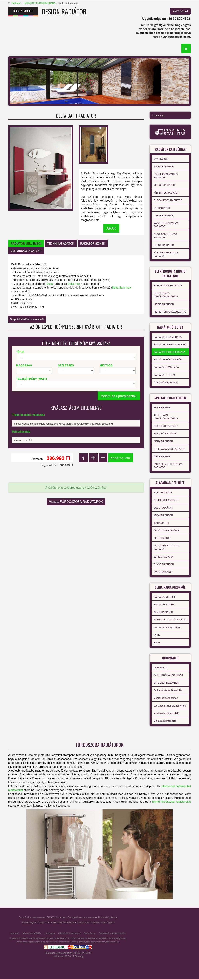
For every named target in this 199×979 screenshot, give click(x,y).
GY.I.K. (157, 634)
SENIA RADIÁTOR (163, 612)
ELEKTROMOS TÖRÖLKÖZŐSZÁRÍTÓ (166, 294)
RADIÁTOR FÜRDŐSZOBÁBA (39, 2)
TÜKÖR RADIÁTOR (164, 564)
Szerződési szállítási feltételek (112, 933)
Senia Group (89, 933)
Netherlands (68, 922)
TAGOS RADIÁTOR (164, 215)
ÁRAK (111, 228)
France (48, 922)
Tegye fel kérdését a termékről (27, 319)
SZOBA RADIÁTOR (164, 166)
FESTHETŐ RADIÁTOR (166, 425)
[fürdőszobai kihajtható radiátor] (99, 854)
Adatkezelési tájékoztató (166, 713)
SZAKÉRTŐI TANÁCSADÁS (168, 675)
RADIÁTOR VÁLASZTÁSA (167, 627)
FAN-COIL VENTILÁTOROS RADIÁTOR (168, 465)
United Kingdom (107, 922)
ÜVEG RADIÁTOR (163, 571)
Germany (57, 922)
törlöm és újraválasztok (119, 395)
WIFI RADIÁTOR (162, 456)
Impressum (50, 933)
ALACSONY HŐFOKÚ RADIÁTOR (165, 235)
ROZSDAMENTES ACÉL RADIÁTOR (167, 547)
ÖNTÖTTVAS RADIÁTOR (167, 530)
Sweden (95, 922)
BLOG (157, 642)
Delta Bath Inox (121, 287)
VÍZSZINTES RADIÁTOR (166, 192)
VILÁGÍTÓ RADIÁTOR (165, 433)
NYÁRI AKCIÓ (161, 158)
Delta (49, 283)
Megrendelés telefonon (166, 697)
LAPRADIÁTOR (162, 207)
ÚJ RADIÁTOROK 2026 (166, 382)
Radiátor (16, 2)
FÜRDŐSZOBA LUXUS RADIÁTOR (166, 254)
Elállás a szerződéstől (165, 720)
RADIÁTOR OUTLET (164, 596)
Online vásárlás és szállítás (168, 690)
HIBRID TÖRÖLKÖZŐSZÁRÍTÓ (170, 311)
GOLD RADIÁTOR (163, 507)
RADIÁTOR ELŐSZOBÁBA (168, 336)
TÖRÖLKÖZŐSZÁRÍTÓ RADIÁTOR (166, 175)
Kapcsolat (14, 933)
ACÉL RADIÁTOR (163, 492)
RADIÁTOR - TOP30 (164, 374)
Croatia (41, 922)
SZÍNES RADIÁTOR (164, 556)
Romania (79, 922)
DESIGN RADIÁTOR (164, 184)
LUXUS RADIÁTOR (164, 244)
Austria (24, 922)
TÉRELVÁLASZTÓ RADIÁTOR (169, 448)
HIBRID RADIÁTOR (164, 304)
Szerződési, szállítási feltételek (170, 705)
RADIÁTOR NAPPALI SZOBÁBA (170, 344)
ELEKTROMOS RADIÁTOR (168, 285)
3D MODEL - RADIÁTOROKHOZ (171, 619)
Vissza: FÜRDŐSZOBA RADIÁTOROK (76, 501)
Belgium (32, 922)
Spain (87, 922)
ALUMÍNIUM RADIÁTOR (166, 499)
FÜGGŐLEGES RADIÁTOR (168, 200)
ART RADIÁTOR (162, 407)
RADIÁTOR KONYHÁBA (166, 367)
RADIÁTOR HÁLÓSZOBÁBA (168, 359)
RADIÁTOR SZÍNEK (164, 604)
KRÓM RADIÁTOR (163, 515)
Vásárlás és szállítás (32, 933)
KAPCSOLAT (180, 11)
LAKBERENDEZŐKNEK (166, 682)
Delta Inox (74, 283)
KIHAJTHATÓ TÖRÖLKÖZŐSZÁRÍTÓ (166, 416)
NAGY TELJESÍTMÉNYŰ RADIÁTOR (167, 224)
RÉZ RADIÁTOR (162, 538)
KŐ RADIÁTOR (161, 522)
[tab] (26, 243)
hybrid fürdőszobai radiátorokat (171, 801)
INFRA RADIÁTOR (163, 441)
